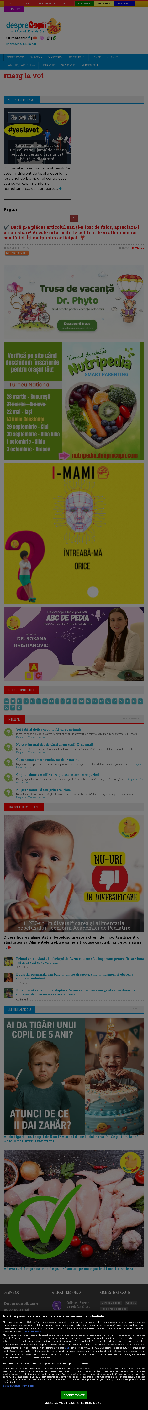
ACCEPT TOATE (74, 1395)
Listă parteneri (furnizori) (18, 1386)
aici (67, 1347)
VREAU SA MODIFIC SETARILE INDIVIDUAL (73, 1402)
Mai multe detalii (32, 1331)
